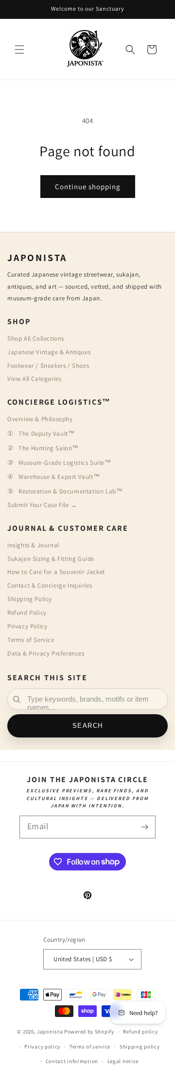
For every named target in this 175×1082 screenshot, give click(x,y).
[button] (19, 49)
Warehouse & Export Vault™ (59, 477)
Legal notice (123, 1061)
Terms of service (90, 1046)
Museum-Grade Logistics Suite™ (64, 463)
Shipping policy (140, 1046)
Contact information (72, 1061)
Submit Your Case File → (42, 505)
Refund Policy (27, 612)
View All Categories (34, 379)
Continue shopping (88, 186)
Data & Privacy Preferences (46, 653)
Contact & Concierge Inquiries (49, 585)
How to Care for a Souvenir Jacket (56, 572)
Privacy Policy (27, 626)
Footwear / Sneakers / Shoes (48, 365)
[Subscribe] (144, 827)
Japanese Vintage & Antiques (48, 352)
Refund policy (140, 1031)
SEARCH (87, 725)
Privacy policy (42, 1046)
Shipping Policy (29, 599)
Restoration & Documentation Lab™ (70, 491)
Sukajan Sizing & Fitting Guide (50, 559)
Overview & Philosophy (40, 419)
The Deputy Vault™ (46, 433)
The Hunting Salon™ (48, 448)
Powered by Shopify (89, 1031)
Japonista (50, 1031)
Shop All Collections (35, 338)
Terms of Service (30, 640)
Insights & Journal (33, 545)
